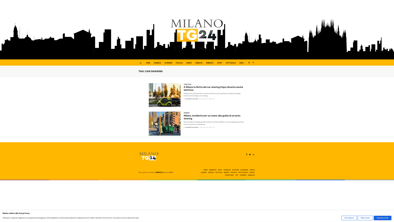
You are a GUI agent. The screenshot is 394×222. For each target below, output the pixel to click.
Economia (168, 63)
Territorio (187, 84)
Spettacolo (231, 63)
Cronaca (157, 63)
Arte (220, 170)
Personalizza (349, 218)
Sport (219, 63)
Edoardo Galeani (192, 99)
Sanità (189, 63)
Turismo (243, 175)
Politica (179, 63)
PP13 (171, 172)
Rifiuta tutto (365, 218)
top (236, 175)
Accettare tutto (382, 218)
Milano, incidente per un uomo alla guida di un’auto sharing (212, 117)
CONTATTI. (159, 172)
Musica (211, 172)
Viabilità (198, 63)
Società (234, 172)
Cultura (235, 170)
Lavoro (204, 172)
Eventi (252, 170)
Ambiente (210, 63)
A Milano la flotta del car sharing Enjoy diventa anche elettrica (213, 88)
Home (148, 63)
